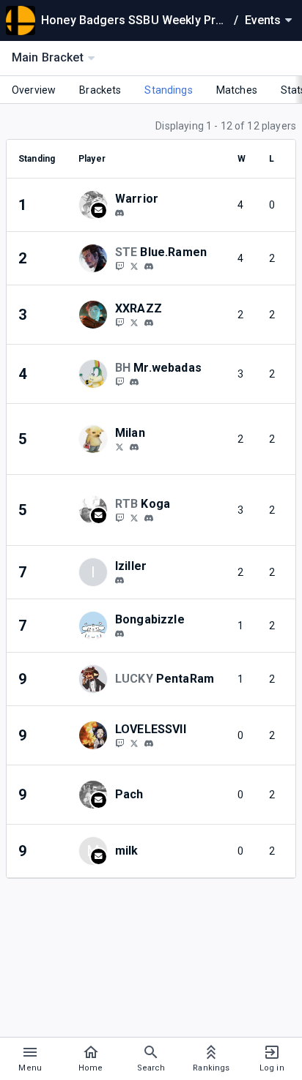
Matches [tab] (236, 90)
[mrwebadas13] (119, 381)
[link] (119, 212)
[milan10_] (134, 447)
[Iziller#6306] (119, 580)
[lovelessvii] (148, 743)
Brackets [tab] (100, 90)
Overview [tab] (34, 90)
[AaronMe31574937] (134, 517)
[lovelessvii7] (119, 743)
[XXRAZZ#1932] (148, 323)
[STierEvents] (119, 265)
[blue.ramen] (148, 266)
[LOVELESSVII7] (134, 743)
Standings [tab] (168, 90)
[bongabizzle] (119, 634)
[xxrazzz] (119, 322)
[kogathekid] (148, 518)
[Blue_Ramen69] (134, 265)
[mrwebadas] (134, 382)
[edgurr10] (119, 446)
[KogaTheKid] (119, 517)
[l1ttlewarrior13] (119, 213)
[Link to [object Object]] (96, 205)
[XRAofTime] (134, 322)
